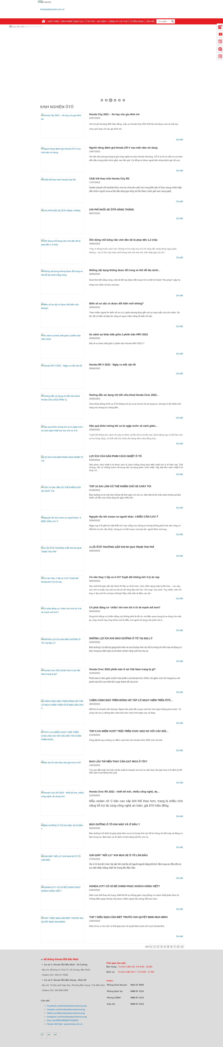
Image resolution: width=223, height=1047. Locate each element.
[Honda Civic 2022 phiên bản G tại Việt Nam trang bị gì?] (62, 680)
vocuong (82, 1006)
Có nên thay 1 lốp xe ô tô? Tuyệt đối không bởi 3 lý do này (124, 577)
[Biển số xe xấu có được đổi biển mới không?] (62, 315)
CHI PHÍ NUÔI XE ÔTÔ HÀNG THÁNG (111, 209)
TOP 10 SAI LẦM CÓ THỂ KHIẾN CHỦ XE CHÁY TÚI (120, 486)
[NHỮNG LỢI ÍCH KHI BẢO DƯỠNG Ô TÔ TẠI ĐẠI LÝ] (62, 649)
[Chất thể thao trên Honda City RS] (62, 190)
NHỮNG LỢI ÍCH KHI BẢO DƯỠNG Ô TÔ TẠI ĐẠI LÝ (120, 638)
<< (151, 946)
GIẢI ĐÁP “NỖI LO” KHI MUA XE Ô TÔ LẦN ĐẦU (118, 855)
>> (182, 946)
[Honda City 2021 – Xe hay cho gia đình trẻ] (62, 125)
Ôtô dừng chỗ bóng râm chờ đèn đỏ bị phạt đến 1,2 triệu (123, 239)
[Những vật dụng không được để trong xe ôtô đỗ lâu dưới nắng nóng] (62, 281)
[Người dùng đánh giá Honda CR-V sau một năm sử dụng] (62, 159)
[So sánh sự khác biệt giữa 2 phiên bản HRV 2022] (62, 345)
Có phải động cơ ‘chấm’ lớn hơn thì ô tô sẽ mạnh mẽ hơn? (124, 607)
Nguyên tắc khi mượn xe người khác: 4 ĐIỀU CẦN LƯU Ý (123, 516)
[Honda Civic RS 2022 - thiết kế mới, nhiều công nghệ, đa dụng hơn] (62, 803)
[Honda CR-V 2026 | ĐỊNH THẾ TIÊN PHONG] (106, 100)
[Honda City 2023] (119, 100)
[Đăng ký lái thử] (219, 41)
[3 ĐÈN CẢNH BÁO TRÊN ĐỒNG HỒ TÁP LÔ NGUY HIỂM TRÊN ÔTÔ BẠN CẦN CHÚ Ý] (62, 711)
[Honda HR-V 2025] (110, 100)
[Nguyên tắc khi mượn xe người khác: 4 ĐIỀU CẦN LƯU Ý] (62, 528)
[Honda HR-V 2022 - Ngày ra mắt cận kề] (62, 376)
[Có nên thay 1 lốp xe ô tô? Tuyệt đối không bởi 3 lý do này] (62, 588)
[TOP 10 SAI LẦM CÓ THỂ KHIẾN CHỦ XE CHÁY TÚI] (62, 497)
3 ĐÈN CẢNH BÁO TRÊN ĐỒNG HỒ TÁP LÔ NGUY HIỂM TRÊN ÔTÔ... (131, 700)
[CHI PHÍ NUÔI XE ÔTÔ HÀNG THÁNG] (62, 221)
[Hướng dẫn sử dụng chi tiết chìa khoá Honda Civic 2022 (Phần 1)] (62, 406)
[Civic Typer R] (123, 100)
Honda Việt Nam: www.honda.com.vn (65, 1024)
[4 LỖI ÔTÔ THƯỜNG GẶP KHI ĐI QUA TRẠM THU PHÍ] (62, 558)
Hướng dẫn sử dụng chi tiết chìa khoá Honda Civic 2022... (124, 395)
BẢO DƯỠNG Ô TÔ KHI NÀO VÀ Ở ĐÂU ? (114, 824)
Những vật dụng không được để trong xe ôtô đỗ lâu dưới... (124, 270)
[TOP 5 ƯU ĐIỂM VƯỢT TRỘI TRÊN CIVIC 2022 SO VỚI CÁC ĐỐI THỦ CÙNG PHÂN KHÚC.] (62, 742)
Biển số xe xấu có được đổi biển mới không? (116, 303)
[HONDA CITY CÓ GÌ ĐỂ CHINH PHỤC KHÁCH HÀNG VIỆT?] (62, 897)
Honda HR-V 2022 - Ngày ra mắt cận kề (112, 364)
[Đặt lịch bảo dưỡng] (219, 49)
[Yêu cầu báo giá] (219, 56)
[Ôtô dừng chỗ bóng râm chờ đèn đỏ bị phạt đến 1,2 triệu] (62, 251)
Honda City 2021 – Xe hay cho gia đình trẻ (114, 114)
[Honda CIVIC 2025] (101, 100)
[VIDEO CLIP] (219, 34)
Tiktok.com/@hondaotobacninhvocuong (66, 1013)
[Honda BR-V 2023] (115, 100)
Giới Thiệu (53, 21)
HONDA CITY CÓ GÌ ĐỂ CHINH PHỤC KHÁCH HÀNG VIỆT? (124, 886)
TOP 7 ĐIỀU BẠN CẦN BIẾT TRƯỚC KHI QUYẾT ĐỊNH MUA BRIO (128, 917)
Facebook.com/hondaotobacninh (62, 1006)
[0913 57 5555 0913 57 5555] (219, 26)
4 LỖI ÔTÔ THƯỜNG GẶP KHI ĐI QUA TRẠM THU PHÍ (121, 547)
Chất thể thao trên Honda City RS (109, 178)
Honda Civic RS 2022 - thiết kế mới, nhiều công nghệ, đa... (124, 791)
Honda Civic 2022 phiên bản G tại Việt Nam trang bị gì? (122, 669)
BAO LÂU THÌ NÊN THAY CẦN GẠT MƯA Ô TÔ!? (118, 761)
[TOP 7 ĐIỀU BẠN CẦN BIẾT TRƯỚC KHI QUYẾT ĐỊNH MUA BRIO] (62, 928)
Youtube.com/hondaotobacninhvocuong (66, 1009)
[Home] (43, 21)
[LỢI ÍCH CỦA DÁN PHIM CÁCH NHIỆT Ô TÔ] (62, 467)
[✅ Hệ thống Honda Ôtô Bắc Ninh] (52, 8)
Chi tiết (179, 139)
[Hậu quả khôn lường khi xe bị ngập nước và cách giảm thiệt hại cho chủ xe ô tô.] (62, 437)
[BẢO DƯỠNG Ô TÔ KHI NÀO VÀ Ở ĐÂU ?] (62, 835)
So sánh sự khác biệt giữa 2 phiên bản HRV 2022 (118, 334)
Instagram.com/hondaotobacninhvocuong (67, 1016)
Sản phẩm (66, 21)
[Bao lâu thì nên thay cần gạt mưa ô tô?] (62, 773)
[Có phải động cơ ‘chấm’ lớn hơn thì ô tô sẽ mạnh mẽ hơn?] (62, 619)
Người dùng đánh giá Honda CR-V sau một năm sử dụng (123, 147)
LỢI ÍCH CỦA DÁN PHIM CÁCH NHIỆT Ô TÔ (115, 456)
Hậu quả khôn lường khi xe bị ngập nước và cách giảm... (123, 425)
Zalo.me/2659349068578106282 (62, 1020)
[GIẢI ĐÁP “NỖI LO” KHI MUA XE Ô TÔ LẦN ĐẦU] (62, 866)
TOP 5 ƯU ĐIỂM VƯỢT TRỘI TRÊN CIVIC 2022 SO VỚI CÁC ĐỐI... (129, 731)
